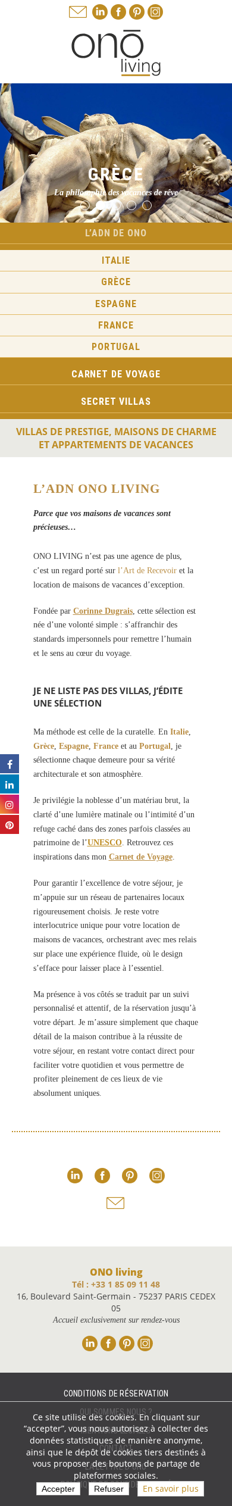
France (116, 325)
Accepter (58, 1488)
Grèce (116, 282)
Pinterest (137, 12)
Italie (116, 260)
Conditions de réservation (116, 1393)
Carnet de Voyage (141, 856)
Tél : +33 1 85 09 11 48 (116, 1284)
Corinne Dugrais (103, 611)
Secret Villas (116, 401)
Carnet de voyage (116, 374)
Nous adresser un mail (78, 12)
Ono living (116, 53)
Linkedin (100, 12)
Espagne (115, 304)
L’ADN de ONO (116, 233)
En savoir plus (171, 1488)
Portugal (116, 346)
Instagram (155, 12)
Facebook (118, 12)
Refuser (109, 1488)
